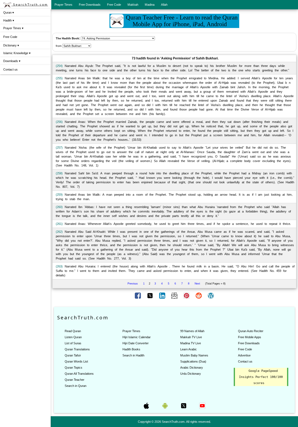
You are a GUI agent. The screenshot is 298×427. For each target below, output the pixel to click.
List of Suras (73, 343)
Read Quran (73, 331)
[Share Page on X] (150, 295)
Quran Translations (77, 349)
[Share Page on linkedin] (162, 295)
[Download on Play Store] (165, 405)
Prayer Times (63, 4)
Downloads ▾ (11, 61)
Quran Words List (76, 361)
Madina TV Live (190, 343)
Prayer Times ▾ (13, 28)
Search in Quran (75, 385)
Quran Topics (73, 367)
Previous (133, 283)
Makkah (133, 4)
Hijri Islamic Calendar (136, 337)
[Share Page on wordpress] (211, 295)
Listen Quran (73, 337)
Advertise (244, 355)
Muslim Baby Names (194, 355)
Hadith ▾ (8, 20)
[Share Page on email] (174, 295)
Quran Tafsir (73, 355)
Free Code (114, 4)
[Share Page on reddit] (199, 295)
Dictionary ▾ (11, 45)
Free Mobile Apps (249, 337)
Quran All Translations (79, 373)
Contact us (10, 69)
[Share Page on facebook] (138, 295)
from (59, 45)
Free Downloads (90, 4)
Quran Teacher (74, 379)
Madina (149, 4)
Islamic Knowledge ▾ (17, 53)
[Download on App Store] (146, 405)
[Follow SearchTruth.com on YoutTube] (202, 405)
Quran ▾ (8, 12)
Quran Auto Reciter (250, 331)
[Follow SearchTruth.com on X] (184, 405)
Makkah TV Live (191, 337)
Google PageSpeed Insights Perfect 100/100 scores (261, 377)
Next (197, 283)
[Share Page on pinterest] (186, 295)
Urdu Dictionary (190, 373)
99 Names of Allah (192, 331)
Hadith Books (131, 349)
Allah (164, 4)
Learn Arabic (188, 349)
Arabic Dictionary (191, 367)
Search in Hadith (133, 355)
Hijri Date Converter (135, 343)
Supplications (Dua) (193, 361)
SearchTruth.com (29, 4)
